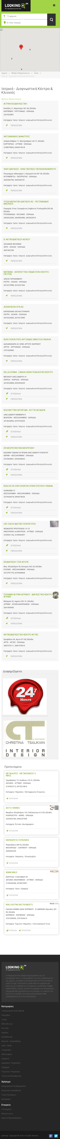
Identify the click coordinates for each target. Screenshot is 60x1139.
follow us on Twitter (56, 1136)
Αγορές (4, 1032)
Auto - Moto (6, 1045)
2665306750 (9, 180)
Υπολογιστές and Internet (12, 1011)
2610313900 (20, 318)
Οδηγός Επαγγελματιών (20, 73)
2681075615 (20, 646)
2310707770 (9, 573)
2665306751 (20, 180)
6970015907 (22, 883)
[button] (21, 47)
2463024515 (31, 218)
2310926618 (9, 497)
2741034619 (22, 918)
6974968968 (20, 573)
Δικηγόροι (6, 1099)
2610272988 (9, 285)
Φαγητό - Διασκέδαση (11, 1041)
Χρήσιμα (5, 1081)
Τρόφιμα (5, 1067)
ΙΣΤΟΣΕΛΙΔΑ (16, 394)
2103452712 (11, 786)
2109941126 (9, 535)
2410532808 (9, 383)
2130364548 (11, 883)
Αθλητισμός (6, 1054)
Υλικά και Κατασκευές (11, 1076)
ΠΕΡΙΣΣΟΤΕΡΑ (16, 125)
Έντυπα (4, 1028)
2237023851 (9, 115)
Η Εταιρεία (6, 1109)
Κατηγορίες (54, 5)
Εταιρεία (5, 1105)
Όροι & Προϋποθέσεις (11, 1118)
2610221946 (20, 285)
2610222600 (9, 318)
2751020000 (9, 350)
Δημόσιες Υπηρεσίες (11, 1063)
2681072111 (9, 646)
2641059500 (9, 608)
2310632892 (9, 421)
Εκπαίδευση (6, 1037)
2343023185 (11, 819)
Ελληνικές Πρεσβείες (11, 1090)
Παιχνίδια (5, 1015)
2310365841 (9, 459)
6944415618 (20, 147)
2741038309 (11, 918)
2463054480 (20, 218)
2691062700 (9, 250)
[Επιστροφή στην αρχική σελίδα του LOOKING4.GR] (16, 5)
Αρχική (4, 73)
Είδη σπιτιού (7, 1024)
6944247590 (22, 819)
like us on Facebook (50, 1136)
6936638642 (20, 459)
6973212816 (22, 786)
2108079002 (9, 147)
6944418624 (20, 497)
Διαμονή (5, 1058)
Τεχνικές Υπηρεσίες (10, 1071)
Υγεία (36, 73)
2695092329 (11, 851)
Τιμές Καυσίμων (8, 1095)
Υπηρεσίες (6, 1050)
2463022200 (9, 218)
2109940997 (20, 535)
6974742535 (20, 421)
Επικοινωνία (7, 1113)
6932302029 (20, 383)
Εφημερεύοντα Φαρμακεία (13, 1086)
